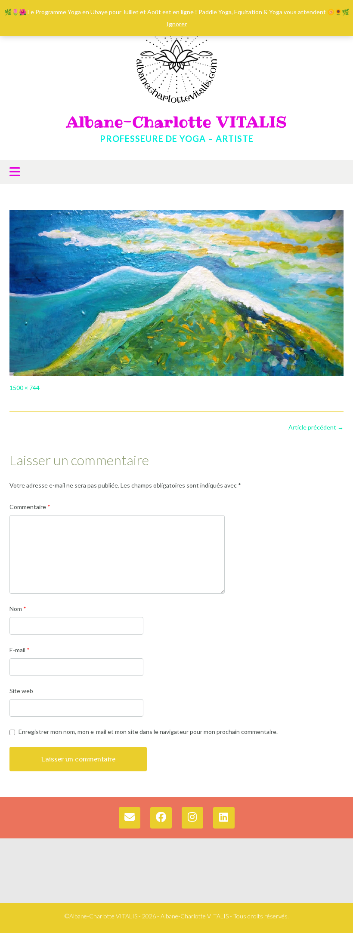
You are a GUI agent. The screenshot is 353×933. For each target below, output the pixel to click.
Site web (21, 690)
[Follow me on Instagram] (192, 818)
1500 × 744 (24, 387)
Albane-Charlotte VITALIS (176, 122)
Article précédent (316, 427)
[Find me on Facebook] (161, 818)
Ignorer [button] (177, 24)
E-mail (19, 650)
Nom (17, 608)
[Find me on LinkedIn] (224, 818)
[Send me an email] (129, 818)
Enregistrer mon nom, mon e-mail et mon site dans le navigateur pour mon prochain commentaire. (148, 731)
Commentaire (29, 506)
